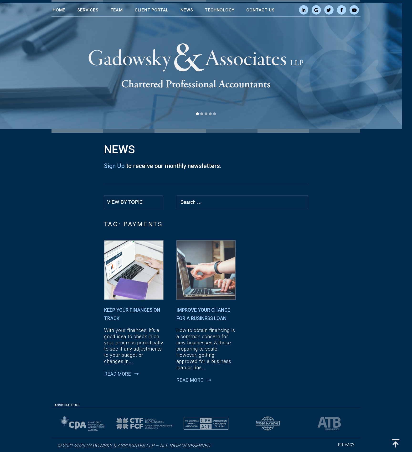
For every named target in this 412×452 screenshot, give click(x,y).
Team (116, 9)
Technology (219, 9)
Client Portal (152, 9)
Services (87, 9)
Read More (118, 374)
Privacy (346, 444)
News (186, 9)
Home (59, 9)
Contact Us (260, 9)
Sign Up (114, 166)
